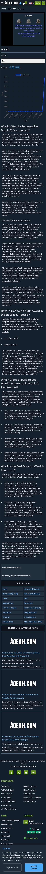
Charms (6, 617)
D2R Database (7, 843)
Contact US (5, 836)
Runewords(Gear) (10, 594)
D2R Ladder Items (8, 801)
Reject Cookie (12, 867)
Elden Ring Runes (30, 786)
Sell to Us (4, 840)
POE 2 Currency (29, 801)
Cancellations (6, 828)
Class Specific (30, 617)
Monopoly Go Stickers (32, 797)
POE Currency (6, 794)
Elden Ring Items (29, 790)
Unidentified (8, 622)
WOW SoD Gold (7, 790)
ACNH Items (6, 805)
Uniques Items (30, 612)
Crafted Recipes (10, 608)
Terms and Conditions (10, 821)
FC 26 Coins (6, 797)
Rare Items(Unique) (32, 608)
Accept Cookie (34, 867)
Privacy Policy (6, 824)
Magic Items (8, 603)
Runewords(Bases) (32, 594)
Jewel (5, 598)
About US (5, 832)
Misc (26, 598)
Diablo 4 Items (29, 794)
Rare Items (28, 603)
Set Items (7, 612)
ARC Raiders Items (8, 809)
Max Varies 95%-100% (33, 622)
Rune (5, 589)
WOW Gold (5, 786)
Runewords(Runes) (32, 589)
